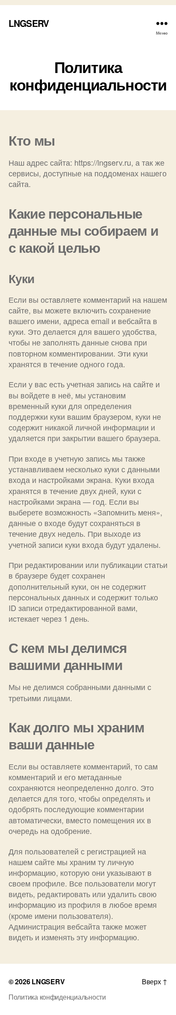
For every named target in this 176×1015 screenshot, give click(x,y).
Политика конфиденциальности (57, 997)
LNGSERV (29, 23)
